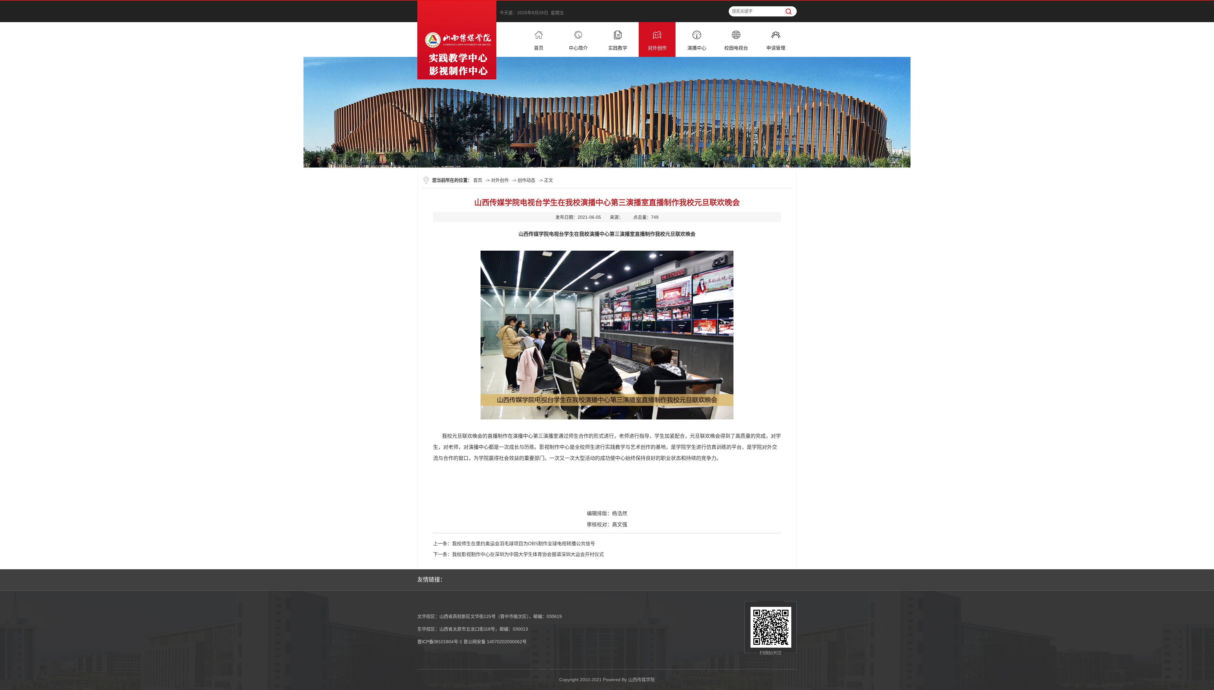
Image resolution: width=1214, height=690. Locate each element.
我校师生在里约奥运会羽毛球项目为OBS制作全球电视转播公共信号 (523, 543)
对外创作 (500, 180)
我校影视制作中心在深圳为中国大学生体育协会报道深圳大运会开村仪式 (528, 554)
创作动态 (526, 180)
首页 (477, 180)
